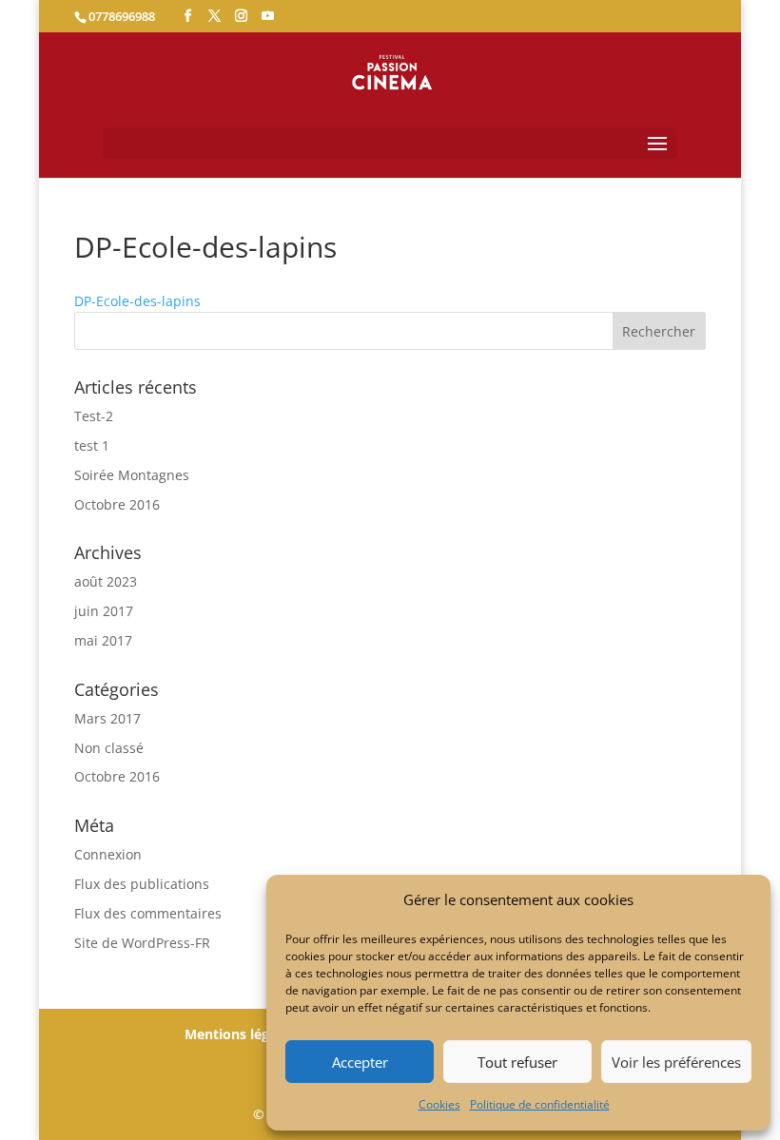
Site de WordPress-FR (142, 943)
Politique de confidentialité (540, 1104)
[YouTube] (268, 16)
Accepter (360, 1062)
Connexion (108, 854)
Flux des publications (141, 884)
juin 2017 (103, 611)
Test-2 (93, 416)
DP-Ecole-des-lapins (137, 301)
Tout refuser (517, 1062)
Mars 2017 (107, 718)
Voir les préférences (676, 1062)
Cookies (439, 1104)
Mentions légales (240, 1034)
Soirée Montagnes (131, 475)
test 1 (91, 445)
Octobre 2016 (117, 504)
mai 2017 (103, 640)
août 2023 (105, 581)
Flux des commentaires (148, 913)
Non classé (109, 748)
